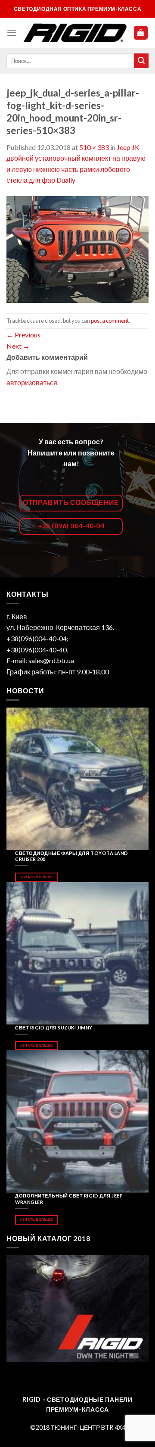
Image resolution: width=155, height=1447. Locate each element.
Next (18, 346)
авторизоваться (31, 382)
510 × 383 (94, 147)
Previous (23, 335)
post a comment (110, 320)
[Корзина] (141, 33)
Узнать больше (36, 877)
